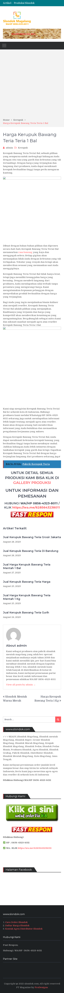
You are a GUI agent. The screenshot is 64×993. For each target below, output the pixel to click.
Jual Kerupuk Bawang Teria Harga (26, 581)
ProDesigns (41, 987)
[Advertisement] (32, 85)
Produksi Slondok (24, 3)
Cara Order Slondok (16, 922)
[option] (37, 3)
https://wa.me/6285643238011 (36, 507)
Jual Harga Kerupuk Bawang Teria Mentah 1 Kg (26, 597)
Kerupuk (23, 147)
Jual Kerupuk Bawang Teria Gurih (26, 612)
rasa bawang (25, 252)
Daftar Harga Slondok (17, 925)
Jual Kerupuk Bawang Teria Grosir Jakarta (32, 537)
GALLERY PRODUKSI (32, 483)
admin (9, 147)
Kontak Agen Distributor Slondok (24, 928)
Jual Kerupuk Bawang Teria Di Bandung (30, 551)
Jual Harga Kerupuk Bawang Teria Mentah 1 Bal (26, 566)
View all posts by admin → (21, 684)
